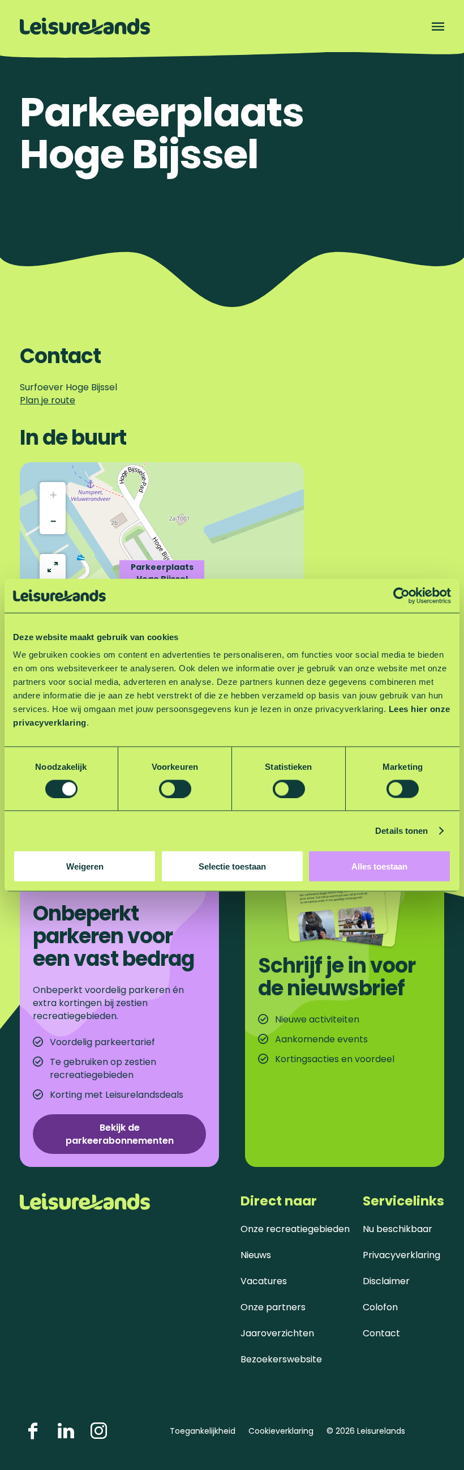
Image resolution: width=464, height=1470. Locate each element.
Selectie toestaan (232, 866)
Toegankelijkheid (202, 1431)
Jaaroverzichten (277, 1333)
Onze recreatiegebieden (295, 1228)
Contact (381, 1333)
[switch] (175, 788)
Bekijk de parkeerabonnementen (120, 1134)
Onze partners (273, 1307)
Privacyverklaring (401, 1255)
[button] (53, 495)
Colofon (380, 1307)
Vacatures (263, 1281)
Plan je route (47, 400)
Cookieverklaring (280, 1431)
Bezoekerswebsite (281, 1359)
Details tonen (401, 830)
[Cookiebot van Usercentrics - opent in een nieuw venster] (401, 595)
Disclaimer (386, 1281)
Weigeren (85, 866)
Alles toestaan (379, 866)
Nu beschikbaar (397, 1228)
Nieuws (255, 1255)
